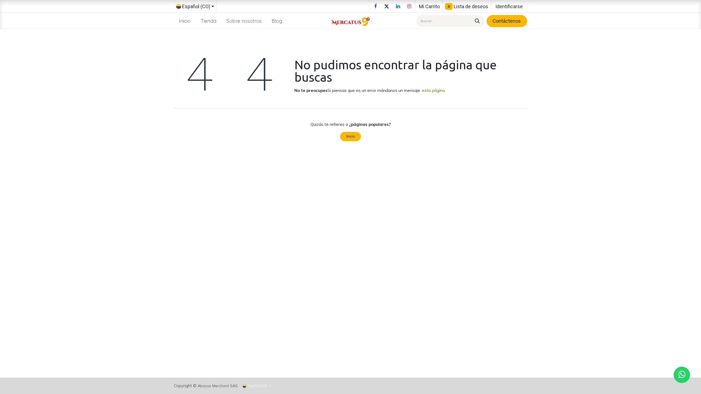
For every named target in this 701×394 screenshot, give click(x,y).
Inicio (350, 136)
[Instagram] (409, 6)
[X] (387, 6)
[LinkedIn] (398, 6)
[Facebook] (375, 6)
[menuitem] (185, 21)
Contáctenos (507, 21)
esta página (433, 90)
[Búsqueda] (476, 21)
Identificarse (509, 6)
